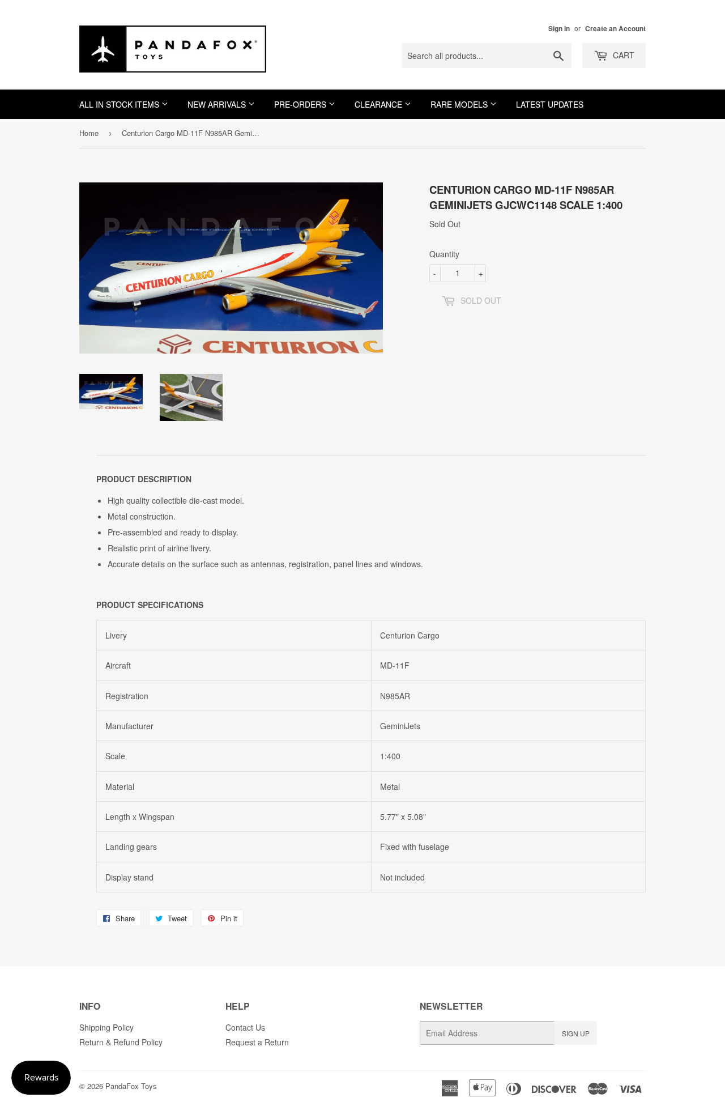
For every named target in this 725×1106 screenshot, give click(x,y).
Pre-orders (301, 104)
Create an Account (615, 28)
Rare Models (460, 104)
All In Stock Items (120, 104)
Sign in (559, 28)
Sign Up (576, 1033)
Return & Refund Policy (121, 1042)
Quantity (444, 254)
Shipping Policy (106, 1027)
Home (89, 132)
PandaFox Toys (131, 1086)
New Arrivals (217, 104)
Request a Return (257, 1042)
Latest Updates (549, 104)
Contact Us (245, 1027)
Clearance (379, 104)
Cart (622, 55)
